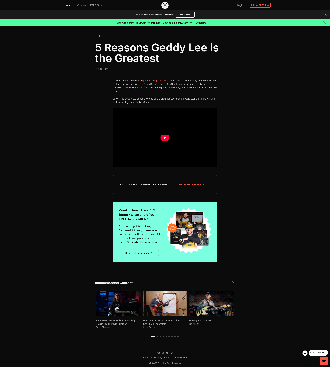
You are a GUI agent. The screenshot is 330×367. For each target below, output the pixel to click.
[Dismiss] (325, 14)
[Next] (233, 283)
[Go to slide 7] (172, 336)
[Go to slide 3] (160, 336)
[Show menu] (61, 5)
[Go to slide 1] (153, 336)
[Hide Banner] (324, 23)
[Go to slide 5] (166, 336)
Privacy (158, 357)
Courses (81, 5)
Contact (147, 357)
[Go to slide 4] (163, 336)
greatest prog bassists (154, 80)
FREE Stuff (96, 5)
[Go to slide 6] (169, 336)
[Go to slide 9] (178, 336)
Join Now (201, 22)
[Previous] (229, 283)
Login (240, 5)
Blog (100, 36)
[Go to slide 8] (175, 336)
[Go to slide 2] (157, 336)
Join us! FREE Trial (260, 5)
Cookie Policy (179, 357)
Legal (167, 357)
